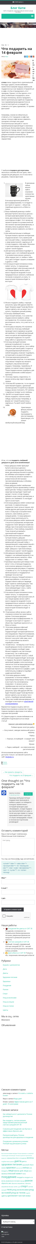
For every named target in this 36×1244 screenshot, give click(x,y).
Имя (3, 878)
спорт (24, 1186)
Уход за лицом (8, 1002)
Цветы (5, 1010)
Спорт (5, 994)
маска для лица (21, 1170)
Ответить (28, 794)
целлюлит (12, 1195)
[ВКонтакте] (25, 56)
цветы (4, 1196)
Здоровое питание (10, 977)
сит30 (15, 1187)
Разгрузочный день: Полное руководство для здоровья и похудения (18, 1136)
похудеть (20, 1177)
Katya (6, 56)
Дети (5, 969)
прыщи (22, 1181)
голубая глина (5, 1161)
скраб (18, 1186)
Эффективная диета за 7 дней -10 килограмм (18, 1103)
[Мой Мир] (31, 56)
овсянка (4, 1174)
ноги (30, 1171)
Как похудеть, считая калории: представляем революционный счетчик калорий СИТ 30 (15, 1122)
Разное (5, 762)
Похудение (7, 985)
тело (9, 1189)
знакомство (19, 1168)
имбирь (25, 1167)
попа (24, 1174)
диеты (24, 1161)
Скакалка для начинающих (8, 1155)
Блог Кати (18, 8)
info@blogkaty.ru (18, 2)
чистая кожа (24, 1195)
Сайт (3, 898)
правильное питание (13, 1181)
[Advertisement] (18, 32)
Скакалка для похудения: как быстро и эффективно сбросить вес (17, 1130)
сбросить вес (6, 1183)
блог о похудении (21, 1158)
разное (5, 764)
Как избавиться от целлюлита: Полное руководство (17, 1115)
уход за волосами (20, 1189)
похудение (8, 1177)
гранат (12, 1161)
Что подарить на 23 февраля (21, 775)
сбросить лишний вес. (18, 1183)
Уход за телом (8, 1006)
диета (17, 1161)
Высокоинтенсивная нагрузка (9, 1153)
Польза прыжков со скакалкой (25, 1153)
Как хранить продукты (12, 772)
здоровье (11, 1167)
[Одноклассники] (29, 56)
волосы (30, 1158)
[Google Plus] (33, 56)
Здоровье (6, 981)
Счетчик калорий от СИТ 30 (18, 942)
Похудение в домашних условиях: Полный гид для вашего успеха (15, 1142)
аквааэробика (11, 1158)
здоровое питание (11, 1164)
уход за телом (18, 1192)
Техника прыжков (20, 1155)
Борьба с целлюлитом (11, 965)
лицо (11, 1170)
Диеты (5, 973)
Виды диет (18, 1099)
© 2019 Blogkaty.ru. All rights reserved (11, 1242)
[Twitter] (27, 56)
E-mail (4, 888)
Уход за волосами (9, 998)
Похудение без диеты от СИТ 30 (20, 928)
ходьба (28, 1193)
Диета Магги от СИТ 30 (17, 953)
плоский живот (15, 1173)
